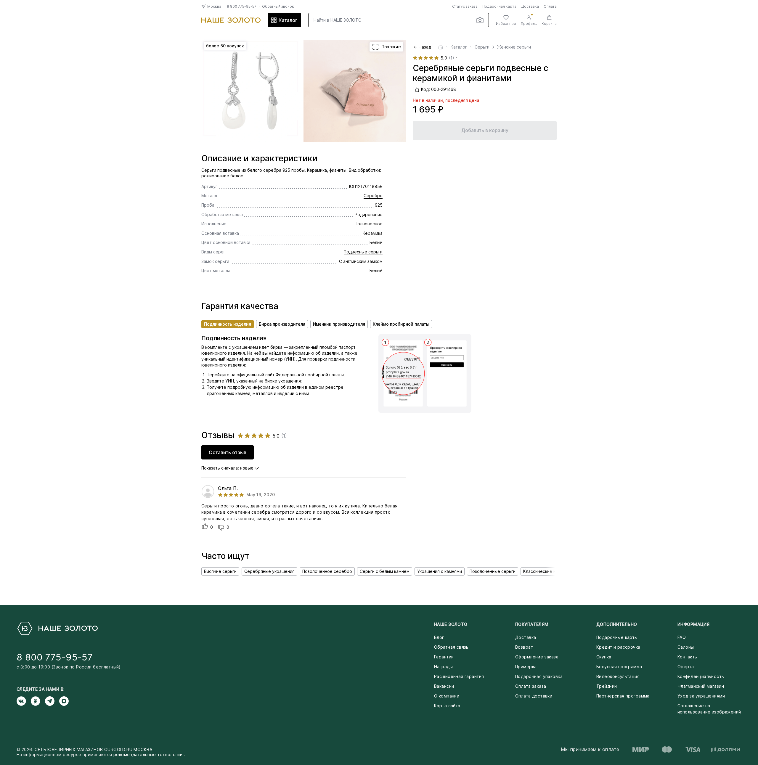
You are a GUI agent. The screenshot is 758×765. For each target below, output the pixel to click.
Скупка (603, 656)
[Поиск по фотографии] (480, 20)
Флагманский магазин (700, 686)
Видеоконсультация (618, 676)
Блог (439, 637)
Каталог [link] (459, 47)
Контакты (687, 656)
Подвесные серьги (363, 251)
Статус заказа (465, 6)
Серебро (373, 195)
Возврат (524, 647)
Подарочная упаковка (539, 676)
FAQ (681, 637)
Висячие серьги (220, 571)
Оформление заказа (536, 656)
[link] (440, 47)
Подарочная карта (499, 6)
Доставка (530, 6)
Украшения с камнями (439, 571)
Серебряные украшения (269, 571)
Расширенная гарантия (459, 676)
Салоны (685, 647)
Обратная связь (451, 647)
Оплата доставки (533, 695)
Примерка (526, 666)
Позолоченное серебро (327, 571)
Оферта (685, 666)
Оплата (550, 6)
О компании (446, 695)
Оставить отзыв (227, 452)
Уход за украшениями (701, 695)
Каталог (288, 20)
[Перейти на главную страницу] (231, 20)
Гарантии (444, 656)
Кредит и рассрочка (618, 647)
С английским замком (361, 261)
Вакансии (444, 686)
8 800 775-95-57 (241, 6)
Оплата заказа (530, 686)
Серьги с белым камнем (384, 571)
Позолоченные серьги (492, 571)
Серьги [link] (482, 47)
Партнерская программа (623, 695)
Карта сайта (447, 705)
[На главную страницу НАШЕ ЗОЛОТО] (57, 628)
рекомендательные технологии (148, 754)
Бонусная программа (619, 666)
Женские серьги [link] (514, 47)
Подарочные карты (617, 637)
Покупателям (532, 624)
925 (379, 205)
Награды (443, 666)
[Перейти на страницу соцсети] (24, 701)
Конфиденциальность (700, 676)
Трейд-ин (606, 686)
